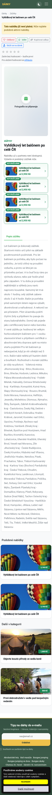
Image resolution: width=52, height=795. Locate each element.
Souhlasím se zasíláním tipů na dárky (18, 749)
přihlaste (28, 60)
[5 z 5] (18, 52)
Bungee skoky (38, 761)
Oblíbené (10, 40)
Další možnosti (26, 788)
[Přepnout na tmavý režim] (39, 4)
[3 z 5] (10, 52)
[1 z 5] (3, 52)
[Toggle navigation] (46, 4)
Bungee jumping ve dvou (19, 761)
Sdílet (24, 40)
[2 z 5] (7, 52)
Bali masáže (26, 757)
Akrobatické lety (11, 757)
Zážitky (13, 13)
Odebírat (26, 742)
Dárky (6, 4)
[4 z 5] (14, 52)
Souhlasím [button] (25, 782)
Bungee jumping (40, 757)
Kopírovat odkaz (41, 40)
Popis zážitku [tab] (13, 236)
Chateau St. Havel (14, 765)
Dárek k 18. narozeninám (35, 765)
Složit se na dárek (14, 45)
